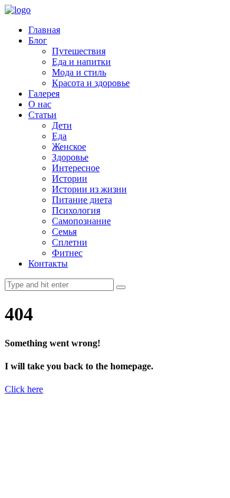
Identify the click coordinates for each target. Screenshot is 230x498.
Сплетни (69, 242)
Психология (76, 210)
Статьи (42, 115)
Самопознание (81, 221)
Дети (62, 125)
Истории (69, 178)
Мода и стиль (79, 72)
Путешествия (79, 51)
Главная (44, 30)
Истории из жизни (89, 189)
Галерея (44, 94)
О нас (39, 104)
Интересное (76, 168)
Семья (64, 232)
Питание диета (82, 200)
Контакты (48, 263)
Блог (37, 40)
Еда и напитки (81, 62)
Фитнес (67, 253)
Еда (59, 136)
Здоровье (70, 157)
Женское (69, 147)
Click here (24, 389)
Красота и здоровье (91, 83)
